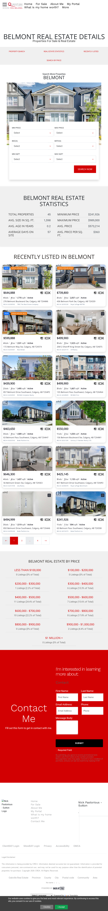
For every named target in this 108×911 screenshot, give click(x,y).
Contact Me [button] (38, 821)
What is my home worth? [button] (41, 7)
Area (95, 877)
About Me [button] (57, 4)
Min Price (16, 127)
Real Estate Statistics (54, 51)
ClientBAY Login (10, 846)
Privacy (48, 846)
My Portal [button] (73, 4)
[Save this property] (49, 268)
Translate (74, 895)
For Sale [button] (41, 4)
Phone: (85, 704)
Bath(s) (58, 141)
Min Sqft (16, 154)
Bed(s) (15, 141)
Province (36, 877)
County (47, 877)
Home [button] (28, 4)
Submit (79, 743)
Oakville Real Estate (18, 877)
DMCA (77, 846)
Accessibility (62, 846)
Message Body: (64, 718)
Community (83, 877)
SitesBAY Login (31, 846)
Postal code (68, 877)
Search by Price (54, 60)
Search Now (85, 169)
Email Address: (64, 704)
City (57, 877)
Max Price (59, 127)
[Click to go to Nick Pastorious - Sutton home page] (12, 5)
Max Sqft (59, 154)
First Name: (62, 690)
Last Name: (87, 690)
